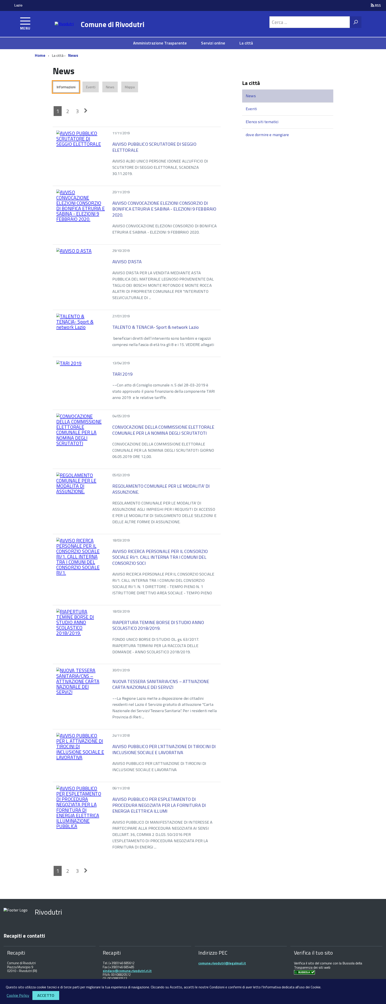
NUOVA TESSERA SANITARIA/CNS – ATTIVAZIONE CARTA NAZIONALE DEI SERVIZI (160, 684)
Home (40, 55)
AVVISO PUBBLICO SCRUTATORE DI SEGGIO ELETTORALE (154, 147)
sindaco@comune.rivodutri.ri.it (127, 970)
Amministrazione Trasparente (160, 43)
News (73, 55)
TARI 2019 (122, 374)
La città (246, 43)
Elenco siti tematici (262, 122)
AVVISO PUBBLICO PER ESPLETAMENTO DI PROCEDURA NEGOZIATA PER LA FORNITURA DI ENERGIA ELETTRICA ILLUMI (159, 805)
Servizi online (213, 43)
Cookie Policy (18, 995)
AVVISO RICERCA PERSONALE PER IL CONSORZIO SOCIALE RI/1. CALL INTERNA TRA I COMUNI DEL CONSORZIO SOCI (160, 557)
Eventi (251, 109)
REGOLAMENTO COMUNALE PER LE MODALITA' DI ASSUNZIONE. (161, 489)
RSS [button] (377, 5)
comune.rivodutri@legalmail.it (222, 963)
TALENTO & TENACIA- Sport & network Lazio (155, 327)
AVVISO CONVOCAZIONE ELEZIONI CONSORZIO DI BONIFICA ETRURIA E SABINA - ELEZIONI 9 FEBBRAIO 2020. (164, 209)
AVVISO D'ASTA (127, 261)
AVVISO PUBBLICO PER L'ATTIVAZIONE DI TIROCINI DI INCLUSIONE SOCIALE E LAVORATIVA (164, 749)
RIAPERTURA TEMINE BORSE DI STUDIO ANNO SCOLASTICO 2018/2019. (158, 625)
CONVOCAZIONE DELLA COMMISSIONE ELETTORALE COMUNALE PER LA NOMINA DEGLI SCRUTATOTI (163, 430)
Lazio (18, 5)
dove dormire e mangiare (267, 135)
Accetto (45, 995)
